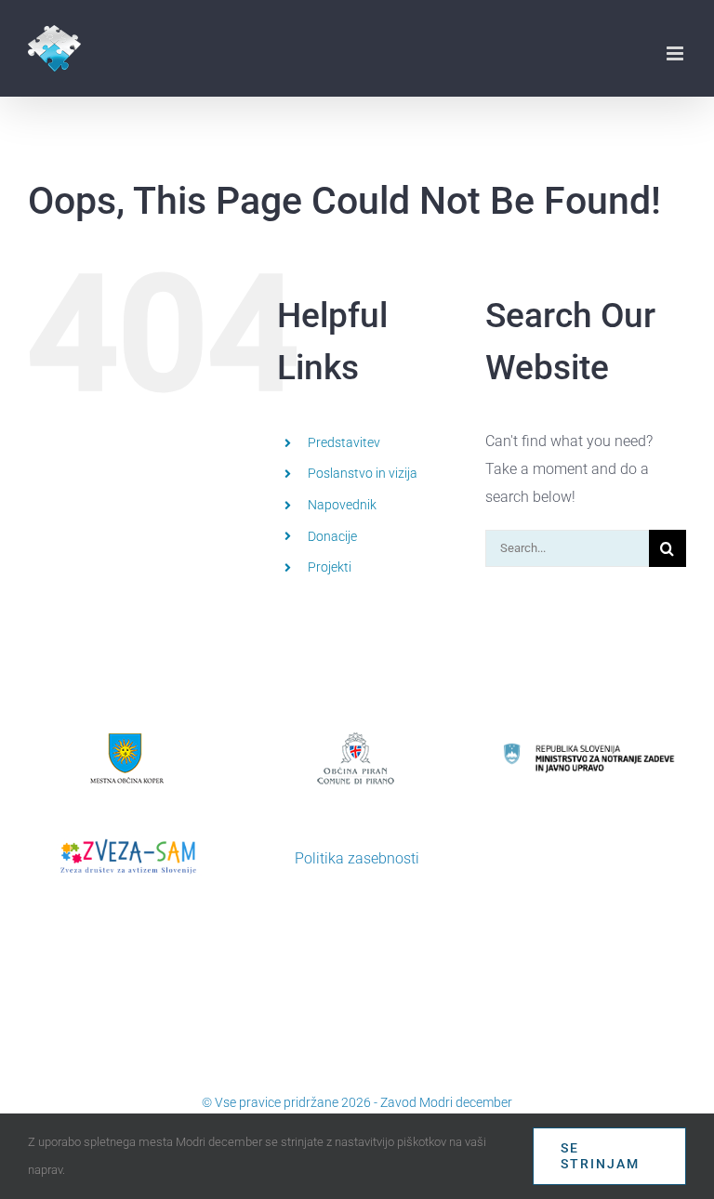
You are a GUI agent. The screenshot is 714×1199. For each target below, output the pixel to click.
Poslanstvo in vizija (362, 473)
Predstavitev (344, 442)
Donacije (332, 536)
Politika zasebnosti (357, 858)
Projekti (329, 567)
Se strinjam (600, 1155)
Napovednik (342, 504)
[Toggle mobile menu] (676, 53)
